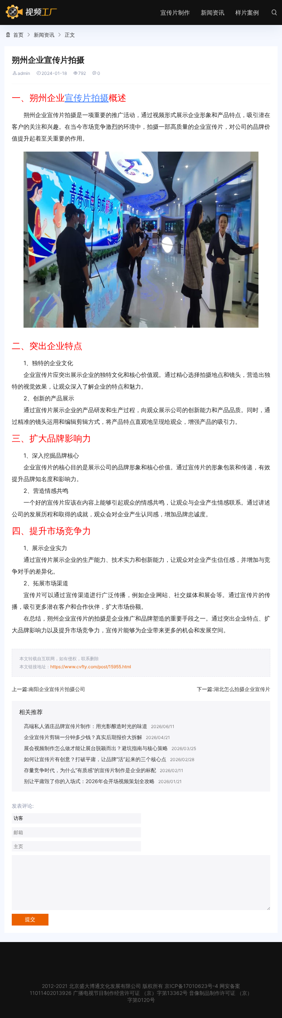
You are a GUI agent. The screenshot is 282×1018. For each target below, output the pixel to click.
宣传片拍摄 (87, 97)
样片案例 (247, 12)
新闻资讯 (212, 12)
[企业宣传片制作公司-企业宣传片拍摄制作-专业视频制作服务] (31, 12)
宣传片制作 (175, 12)
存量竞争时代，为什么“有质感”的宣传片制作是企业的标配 (90, 770)
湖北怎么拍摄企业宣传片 (242, 689)
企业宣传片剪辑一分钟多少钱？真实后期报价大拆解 (83, 737)
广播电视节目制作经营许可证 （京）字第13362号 (130, 993)
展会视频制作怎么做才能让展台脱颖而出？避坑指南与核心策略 (96, 748)
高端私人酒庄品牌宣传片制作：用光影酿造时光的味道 (85, 726)
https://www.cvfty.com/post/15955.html (90, 666)
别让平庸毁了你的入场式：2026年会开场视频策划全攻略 (89, 781)
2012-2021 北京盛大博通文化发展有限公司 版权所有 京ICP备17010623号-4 (130, 986)
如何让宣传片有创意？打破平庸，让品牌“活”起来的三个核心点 (95, 759)
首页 (18, 35)
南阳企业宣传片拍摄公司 (57, 689)
